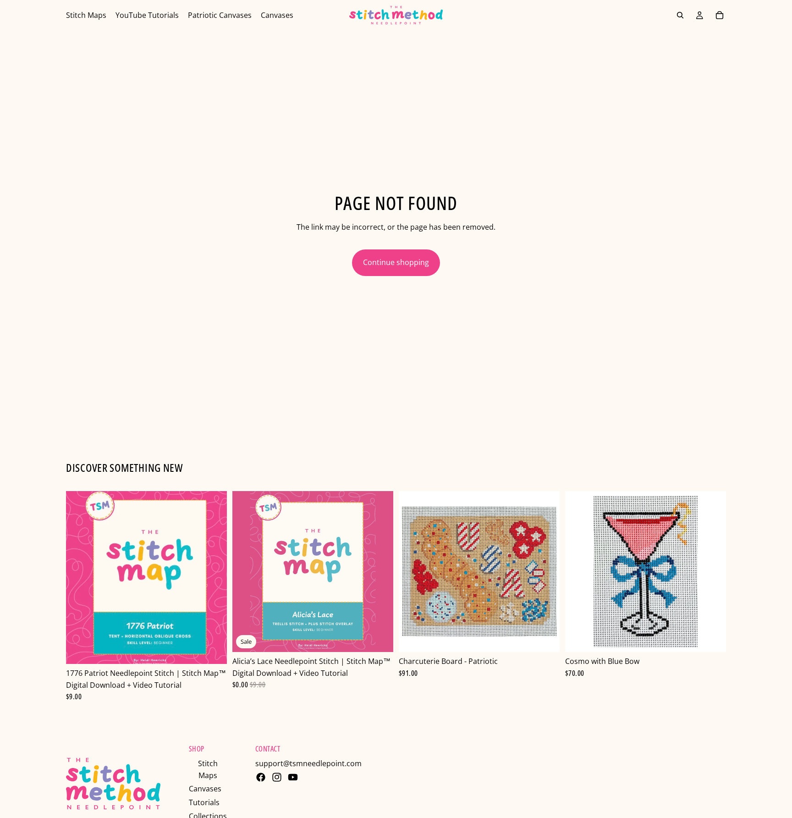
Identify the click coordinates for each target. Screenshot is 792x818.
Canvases (205, 789)
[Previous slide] (246, 572)
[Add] (212, 649)
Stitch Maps (208, 769)
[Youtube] (292, 777)
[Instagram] (276, 777)
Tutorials (204, 802)
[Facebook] (260, 777)
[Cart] (720, 15)
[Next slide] (379, 572)
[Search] (680, 15)
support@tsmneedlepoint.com (308, 763)
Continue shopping (396, 262)
